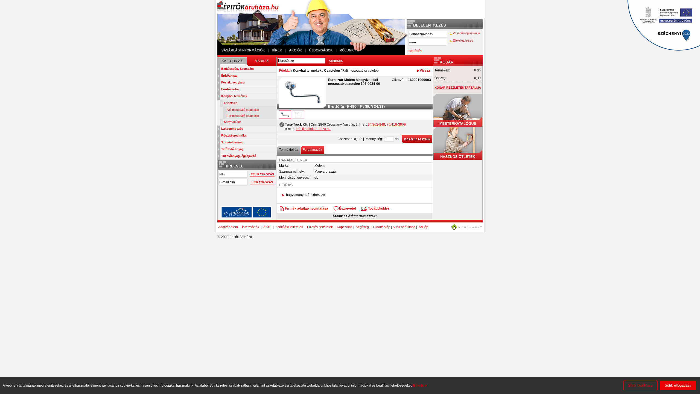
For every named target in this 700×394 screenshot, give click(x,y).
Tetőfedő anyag (232, 149)
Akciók (295, 50)
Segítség (362, 227)
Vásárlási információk (243, 50)
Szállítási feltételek (289, 227)
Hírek (277, 50)
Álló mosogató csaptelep (243, 109)
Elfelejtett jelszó (463, 40)
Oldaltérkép (381, 227)
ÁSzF (267, 227)
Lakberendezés (232, 128)
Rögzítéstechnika (233, 135)
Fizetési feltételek (320, 227)
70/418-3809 (396, 124)
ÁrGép (423, 227)
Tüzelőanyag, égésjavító (238, 156)
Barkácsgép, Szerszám (237, 68)
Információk (250, 227)
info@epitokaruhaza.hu (313, 129)
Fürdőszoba (230, 89)
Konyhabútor (232, 121)
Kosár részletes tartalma (457, 87)
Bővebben (420, 385)
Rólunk (347, 50)
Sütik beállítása (404, 227)
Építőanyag (229, 75)
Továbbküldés (379, 208)
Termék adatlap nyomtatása (306, 208)
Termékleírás (288, 150)
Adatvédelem (228, 227)
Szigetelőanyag (232, 142)
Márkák (262, 61)
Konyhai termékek (234, 96)
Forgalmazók (312, 150)
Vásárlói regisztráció (466, 33)
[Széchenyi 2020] (660, 54)
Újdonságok (321, 50)
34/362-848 (376, 124)
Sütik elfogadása (678, 385)
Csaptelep (230, 103)
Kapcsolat (344, 227)
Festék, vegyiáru (233, 82)
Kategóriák (232, 61)
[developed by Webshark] (466, 227)
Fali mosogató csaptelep (243, 115)
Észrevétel (347, 208)
